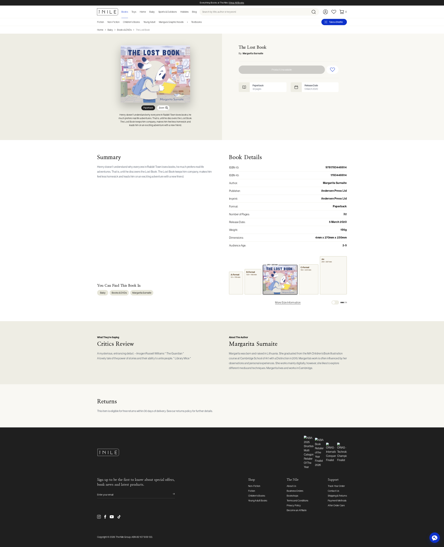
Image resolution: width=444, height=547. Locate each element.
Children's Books (131, 22)
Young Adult (149, 22)
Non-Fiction (113, 22)
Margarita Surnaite (253, 53)
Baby (110, 29)
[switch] (335, 302)
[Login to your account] (325, 11)
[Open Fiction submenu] (105, 22)
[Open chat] (434, 537)
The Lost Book (143, 29)
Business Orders (295, 490)
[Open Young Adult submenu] (156, 22)
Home (100, 29)
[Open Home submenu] (147, 12)
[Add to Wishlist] (332, 70)
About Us (291, 486)
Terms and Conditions (297, 500)
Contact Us (333, 490)
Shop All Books (236, 3)
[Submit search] (315, 12)
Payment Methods (337, 500)
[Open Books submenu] (129, 12)
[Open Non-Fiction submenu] (120, 22)
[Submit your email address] (171, 494)
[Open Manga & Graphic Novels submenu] (184, 22)
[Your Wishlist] (333, 12)
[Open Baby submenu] (156, 12)
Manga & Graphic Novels (171, 22)
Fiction (100, 22)
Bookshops (292, 495)
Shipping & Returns (337, 495)
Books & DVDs (124, 29)
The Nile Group (123, 537)
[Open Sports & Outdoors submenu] (178, 12)
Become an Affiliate (297, 510)
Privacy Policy (294, 505)
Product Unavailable (282, 69)
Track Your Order (336, 486)
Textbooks (196, 22)
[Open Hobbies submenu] (189, 12)
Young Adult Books (257, 500)
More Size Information (288, 302)
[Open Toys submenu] (137, 12)
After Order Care (336, 505)
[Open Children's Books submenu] (141, 22)
